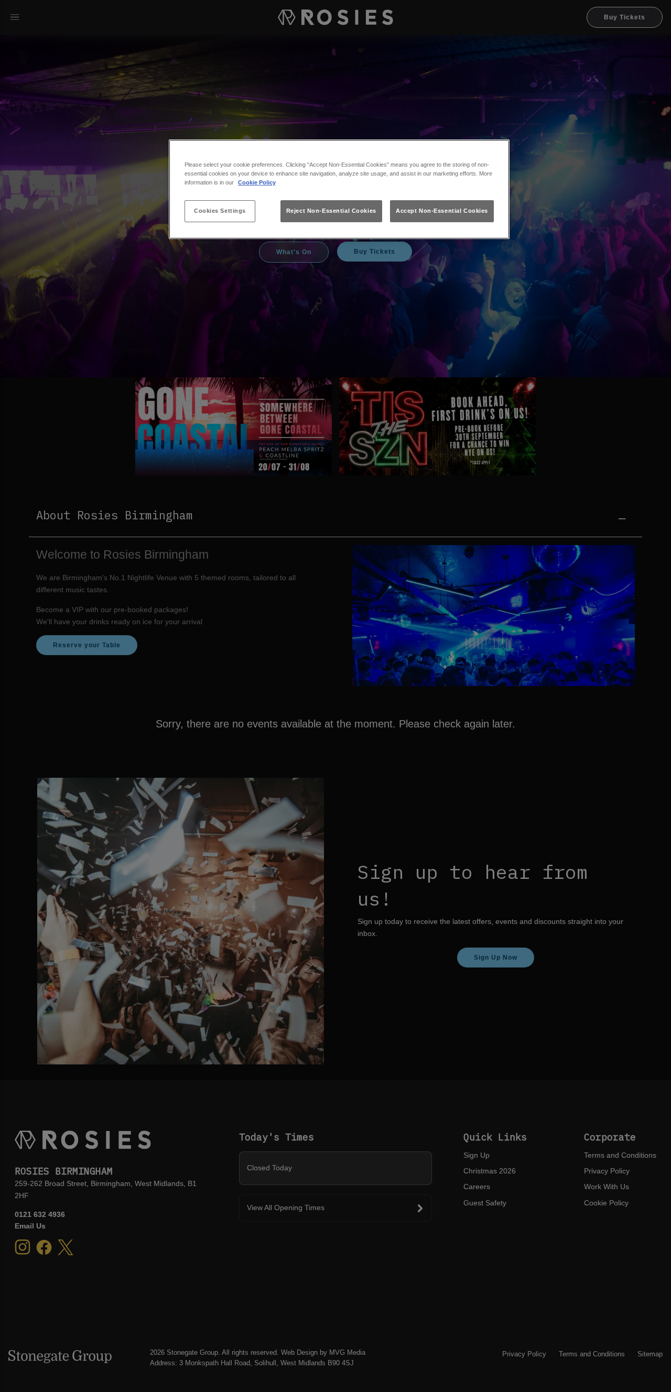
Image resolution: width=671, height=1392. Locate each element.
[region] (339, 189)
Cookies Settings (220, 211)
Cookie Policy (257, 182)
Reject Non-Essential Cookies (331, 211)
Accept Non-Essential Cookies (442, 211)
